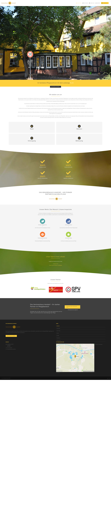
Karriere (58, 333)
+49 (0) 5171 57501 (9, 347)
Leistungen (58, 328)
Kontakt (58, 335)
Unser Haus (58, 330)
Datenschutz (58, 340)
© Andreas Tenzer (55, 263)
